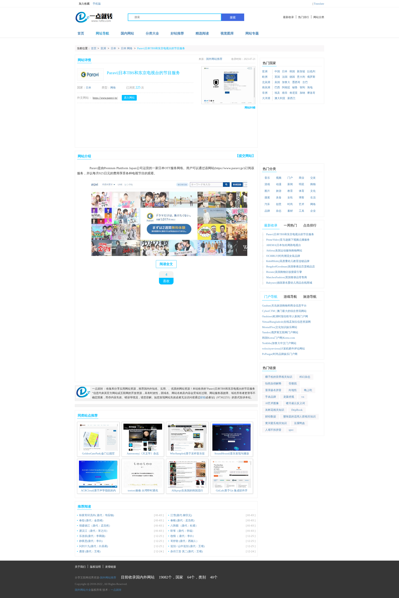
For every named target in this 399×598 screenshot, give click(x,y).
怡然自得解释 (273, 383)
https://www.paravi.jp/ (105, 97)
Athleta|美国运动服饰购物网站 (284, 250)
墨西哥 (296, 82)
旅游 (278, 190)
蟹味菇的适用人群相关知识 (299, 416)
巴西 (277, 87)
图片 (267, 190)
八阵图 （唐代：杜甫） (184, 525)
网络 (113, 87)
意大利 (301, 76)
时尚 (290, 204)
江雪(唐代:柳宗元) (181, 515)
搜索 (233, 17)
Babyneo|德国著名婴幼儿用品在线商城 (289, 282)
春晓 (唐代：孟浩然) (182, 520)
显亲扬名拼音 (273, 390)
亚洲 (104, 48)
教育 (290, 190)
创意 (278, 204)
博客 (301, 197)
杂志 (278, 210)
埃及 (277, 92)
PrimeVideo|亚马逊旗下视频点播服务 (288, 239)
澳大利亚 (280, 98)
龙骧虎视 (288, 396)
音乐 (267, 177)
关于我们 (80, 566)
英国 (277, 76)
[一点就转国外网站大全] (95, 17)
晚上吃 (308, 390)
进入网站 (129, 97)
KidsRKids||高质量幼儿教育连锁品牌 (287, 261)
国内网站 (127, 33)
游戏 (267, 184)
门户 (290, 177)
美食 (278, 197)
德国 (292, 76)
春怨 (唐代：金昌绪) (91, 520)
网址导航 (102, 33)
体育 (301, 190)
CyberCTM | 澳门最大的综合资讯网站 (284, 311)
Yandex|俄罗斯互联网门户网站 (280, 332)
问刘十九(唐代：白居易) (93, 546)
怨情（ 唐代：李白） (182, 536)
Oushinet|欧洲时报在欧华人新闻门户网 (285, 316)
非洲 (264, 92)
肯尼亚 (293, 92)
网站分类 (318, 17)
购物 (313, 184)
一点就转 (116, 589)
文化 (313, 190)
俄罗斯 (311, 76)
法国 (284, 76)
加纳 (302, 92)
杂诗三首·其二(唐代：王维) (186, 551)
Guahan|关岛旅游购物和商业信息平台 (284, 305)
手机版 (97, 3)
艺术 (301, 204)
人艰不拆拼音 (273, 429)
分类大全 (152, 33)
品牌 (267, 210)
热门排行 (303, 17)
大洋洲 (266, 98)
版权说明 (95, 566)
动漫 (278, 184)
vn (302, 396)
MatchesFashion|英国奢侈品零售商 (286, 277)
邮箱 (203, 397)
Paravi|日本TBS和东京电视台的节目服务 (161, 48)
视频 (278, 177)
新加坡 (301, 71)
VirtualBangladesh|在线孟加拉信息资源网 (286, 321)
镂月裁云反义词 (295, 403)
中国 (277, 71)
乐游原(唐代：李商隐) (92, 536)
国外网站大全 (83, 589)
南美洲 (266, 87)
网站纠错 (250, 107)
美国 (277, 82)
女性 (290, 197)
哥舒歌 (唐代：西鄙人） (184, 541)
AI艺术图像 (272, 403)
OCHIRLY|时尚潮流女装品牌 (283, 255)
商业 (301, 177)
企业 (313, 210)
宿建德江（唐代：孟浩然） (95, 525)
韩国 (292, 71)
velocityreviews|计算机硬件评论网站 (283, 348)
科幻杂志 (304, 376)
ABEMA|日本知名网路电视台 (283, 245)
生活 (313, 197)
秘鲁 (295, 87)
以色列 (311, 71)
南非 (284, 92)
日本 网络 (127, 48)
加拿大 (286, 82)
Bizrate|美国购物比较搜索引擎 (284, 271)
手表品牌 (270, 396)
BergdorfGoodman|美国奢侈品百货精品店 (290, 266)
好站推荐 (177, 33)
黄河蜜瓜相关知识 (276, 423)
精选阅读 (202, 33)
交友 (313, 177)
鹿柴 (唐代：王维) (89, 551)
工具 (301, 210)
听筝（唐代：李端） (182, 530)
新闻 (290, 184)
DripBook (297, 409)
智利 (302, 87)
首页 (81, 33)
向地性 (293, 390)
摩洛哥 (311, 92)
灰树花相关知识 (274, 409)
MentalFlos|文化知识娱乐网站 (279, 327)
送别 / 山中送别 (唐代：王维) (187, 546)
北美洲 (266, 82)
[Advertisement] (165, 127)
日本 (114, 48)
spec (291, 429)
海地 (310, 87)
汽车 (267, 204)
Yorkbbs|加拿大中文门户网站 (279, 343)
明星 (301, 184)
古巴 (305, 82)
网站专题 (252, 33)
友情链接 (110, 566)
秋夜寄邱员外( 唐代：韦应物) (96, 515)
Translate (319, 3)
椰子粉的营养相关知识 (278, 376)
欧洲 (264, 76)
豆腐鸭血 (299, 423)
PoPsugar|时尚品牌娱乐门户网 (279, 354)
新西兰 (291, 98)
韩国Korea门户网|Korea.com (278, 337)
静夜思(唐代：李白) (90, 541)
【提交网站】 (245, 155)
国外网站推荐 (214, 58)
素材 (290, 210)
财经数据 (270, 416)
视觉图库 (227, 33)
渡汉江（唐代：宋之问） (94, 530)
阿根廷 (286, 87)
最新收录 (288, 17)
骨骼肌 (293, 383)
